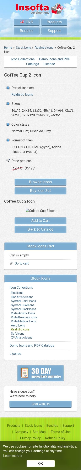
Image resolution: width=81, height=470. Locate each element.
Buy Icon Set (40, 190)
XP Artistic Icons (21, 337)
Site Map (39, 432)
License (49, 64)
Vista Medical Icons (23, 321)
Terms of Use (61, 432)
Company (21, 432)
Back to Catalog (40, 229)
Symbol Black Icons (23, 309)
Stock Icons (33, 426)
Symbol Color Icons (23, 301)
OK (40, 463)
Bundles (26, 30)
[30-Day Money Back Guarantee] (40, 373)
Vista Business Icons (24, 317)
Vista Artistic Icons (23, 313)
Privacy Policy (30, 438)
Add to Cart (40, 220)
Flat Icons (17, 292)
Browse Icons (40, 182)
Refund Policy (55, 438)
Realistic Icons (22, 94)
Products (54, 22)
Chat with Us (41, 404)
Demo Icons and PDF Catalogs (32, 346)
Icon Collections (23, 59)
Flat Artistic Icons (22, 297)
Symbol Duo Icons (22, 305)
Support (54, 30)
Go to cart (22, 263)
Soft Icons (17, 333)
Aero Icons (18, 325)
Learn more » (12, 456)
